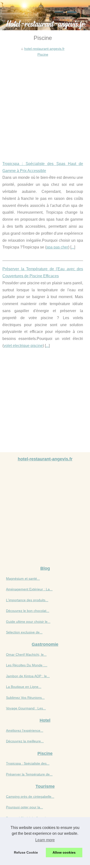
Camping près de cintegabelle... (30, 796)
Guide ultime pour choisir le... (28, 622)
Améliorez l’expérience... (24, 730)
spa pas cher (57, 247)
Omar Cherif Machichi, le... (26, 654)
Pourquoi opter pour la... (24, 807)
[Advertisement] (45, 105)
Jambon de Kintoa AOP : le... (28, 676)
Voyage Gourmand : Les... (26, 708)
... (72, 247)
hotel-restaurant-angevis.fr (44, 49)
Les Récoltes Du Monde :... (26, 665)
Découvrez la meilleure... (25, 741)
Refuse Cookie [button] (26, 852)
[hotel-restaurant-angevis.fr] (45, 15)
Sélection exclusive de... (24, 632)
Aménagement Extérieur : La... (29, 589)
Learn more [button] (45, 840)
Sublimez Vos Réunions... (25, 698)
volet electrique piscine (23, 346)
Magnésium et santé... (23, 578)
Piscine (42, 54)
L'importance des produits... (27, 600)
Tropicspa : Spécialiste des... (27, 763)
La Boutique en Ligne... (23, 687)
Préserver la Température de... (29, 774)
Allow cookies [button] (64, 852)
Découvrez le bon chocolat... (27, 611)
